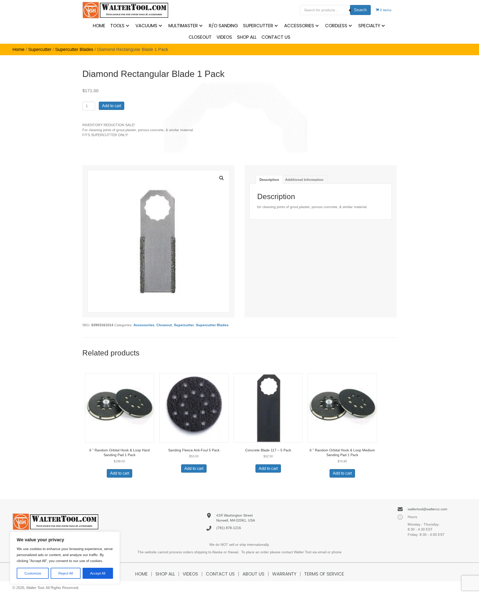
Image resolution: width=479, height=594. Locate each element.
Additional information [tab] (304, 180)
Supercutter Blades (74, 49)
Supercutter (39, 49)
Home (18, 49)
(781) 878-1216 (228, 528)
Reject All (65, 573)
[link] (99, 25)
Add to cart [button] (119, 473)
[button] (221, 178)
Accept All (97, 573)
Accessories (143, 325)
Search (360, 10)
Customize (32, 573)
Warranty (284, 574)
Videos (190, 574)
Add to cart (111, 106)
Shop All (165, 574)
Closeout (164, 325)
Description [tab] (269, 180)
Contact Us (220, 574)
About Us (253, 574)
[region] (65, 558)
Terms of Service (324, 574)
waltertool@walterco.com (427, 509)
